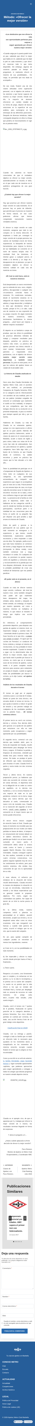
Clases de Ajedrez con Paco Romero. (8, 1170)
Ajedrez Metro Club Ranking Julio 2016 (27, 1170)
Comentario (7, 1268)
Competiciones (7, 1386)
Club (4, 1366)
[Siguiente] (24, 1218)
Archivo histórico (17, 14)
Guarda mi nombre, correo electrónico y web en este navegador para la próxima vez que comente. (18, 1323)
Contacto (5, 1373)
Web (4, 1316)
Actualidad (6, 1383)
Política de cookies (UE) (11, 1407)
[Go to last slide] (10, 1218)
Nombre (5, 1297)
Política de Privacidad (10, 1400)
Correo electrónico (9, 1306)
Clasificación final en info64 (18, 1028)
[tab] (13, 1241)
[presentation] (17, 1204)
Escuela (5, 1369)
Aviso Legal (6, 1404)
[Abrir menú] (31, 3)
